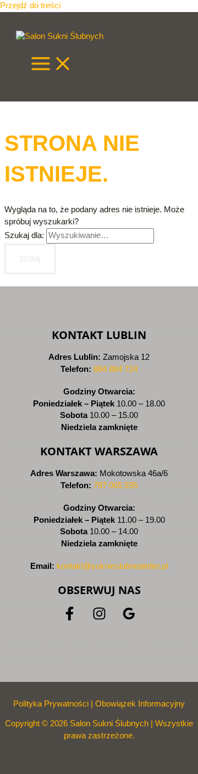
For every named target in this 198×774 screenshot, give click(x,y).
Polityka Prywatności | (54, 703)
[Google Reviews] (129, 618)
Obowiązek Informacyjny (140, 703)
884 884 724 (116, 369)
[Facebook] (69, 618)
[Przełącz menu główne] (51, 64)
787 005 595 (116, 485)
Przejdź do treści (30, 5)
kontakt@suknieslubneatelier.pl (112, 566)
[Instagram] (99, 618)
